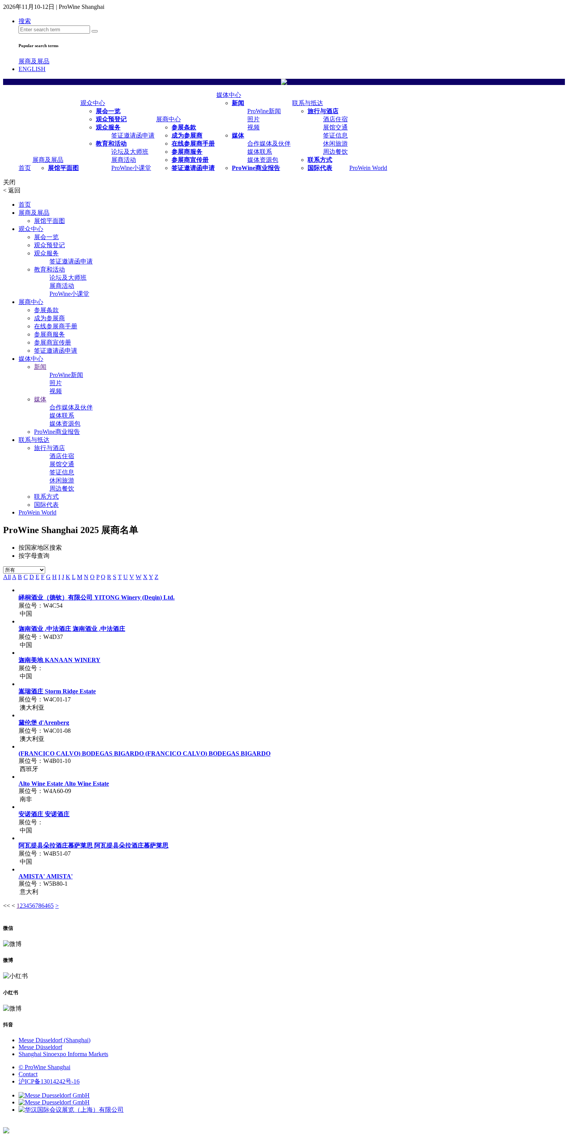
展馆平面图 (63, 168)
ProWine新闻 (264, 111)
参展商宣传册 (190, 159)
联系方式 (320, 159)
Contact (28, 1074)
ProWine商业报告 (256, 168)
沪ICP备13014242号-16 (49, 1081)
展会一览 (108, 111)
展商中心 (168, 119)
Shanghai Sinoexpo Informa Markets (63, 1054)
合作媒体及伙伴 (269, 143)
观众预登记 (111, 119)
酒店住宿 (335, 119)
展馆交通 (335, 127)
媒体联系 (259, 151)
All (7, 577)
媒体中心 (228, 95)
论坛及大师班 (129, 151)
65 (51, 905)
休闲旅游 (335, 143)
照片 (253, 119)
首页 (25, 168)
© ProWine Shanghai (44, 1067)
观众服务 (108, 127)
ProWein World (368, 168)
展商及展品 (34, 61)
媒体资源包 (262, 159)
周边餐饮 (335, 151)
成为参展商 (187, 135)
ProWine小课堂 (131, 168)
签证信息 (335, 135)
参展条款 (184, 127)
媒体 (238, 135)
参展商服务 (187, 151)
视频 (253, 127)
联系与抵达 (307, 103)
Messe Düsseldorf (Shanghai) (54, 1040)
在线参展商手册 (193, 143)
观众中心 (92, 103)
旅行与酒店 (323, 111)
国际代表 (320, 168)
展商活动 (123, 159)
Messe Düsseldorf (40, 1047)
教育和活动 (111, 143)
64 (44, 905)
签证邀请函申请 (133, 135)
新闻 (238, 103)
